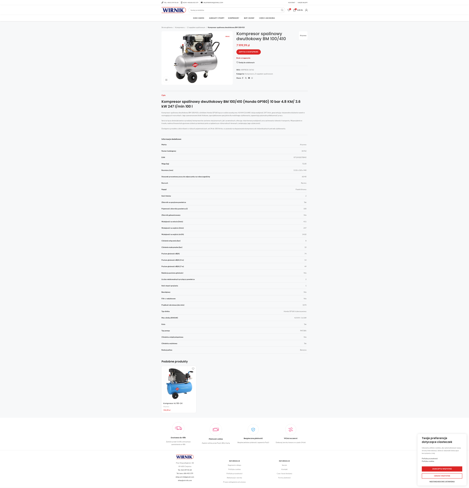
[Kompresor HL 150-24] (178, 383)
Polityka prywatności (234, 473)
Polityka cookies (234, 469)
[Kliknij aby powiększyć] (166, 80)
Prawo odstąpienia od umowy (234, 482)
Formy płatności (284, 478)
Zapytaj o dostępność (248, 52)
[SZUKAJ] (282, 10)
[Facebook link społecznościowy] (242, 78)
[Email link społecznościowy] (249, 78)
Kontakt (284, 469)
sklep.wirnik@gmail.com (185, 477)
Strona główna (167, 27)
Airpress (303, 35)
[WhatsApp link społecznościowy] (252, 78)
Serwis (284, 465)
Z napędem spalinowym (196, 27)
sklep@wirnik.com (185, 480)
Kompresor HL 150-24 (172, 403)
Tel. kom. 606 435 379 (185, 473)
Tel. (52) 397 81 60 (185, 470)
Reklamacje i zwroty (234, 478)
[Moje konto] (306, 10)
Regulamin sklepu (234, 465)
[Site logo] (173, 10)
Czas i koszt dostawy (284, 473)
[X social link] (245, 78)
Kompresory (180, 27)
